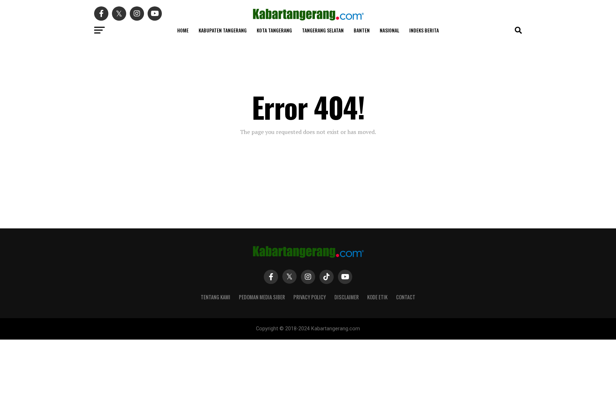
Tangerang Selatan (323, 30)
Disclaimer (346, 297)
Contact (405, 297)
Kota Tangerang (274, 30)
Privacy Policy (309, 297)
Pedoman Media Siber (262, 297)
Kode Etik (377, 297)
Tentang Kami (215, 297)
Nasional (389, 30)
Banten (362, 30)
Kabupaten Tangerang (223, 30)
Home (183, 30)
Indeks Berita (424, 30)
